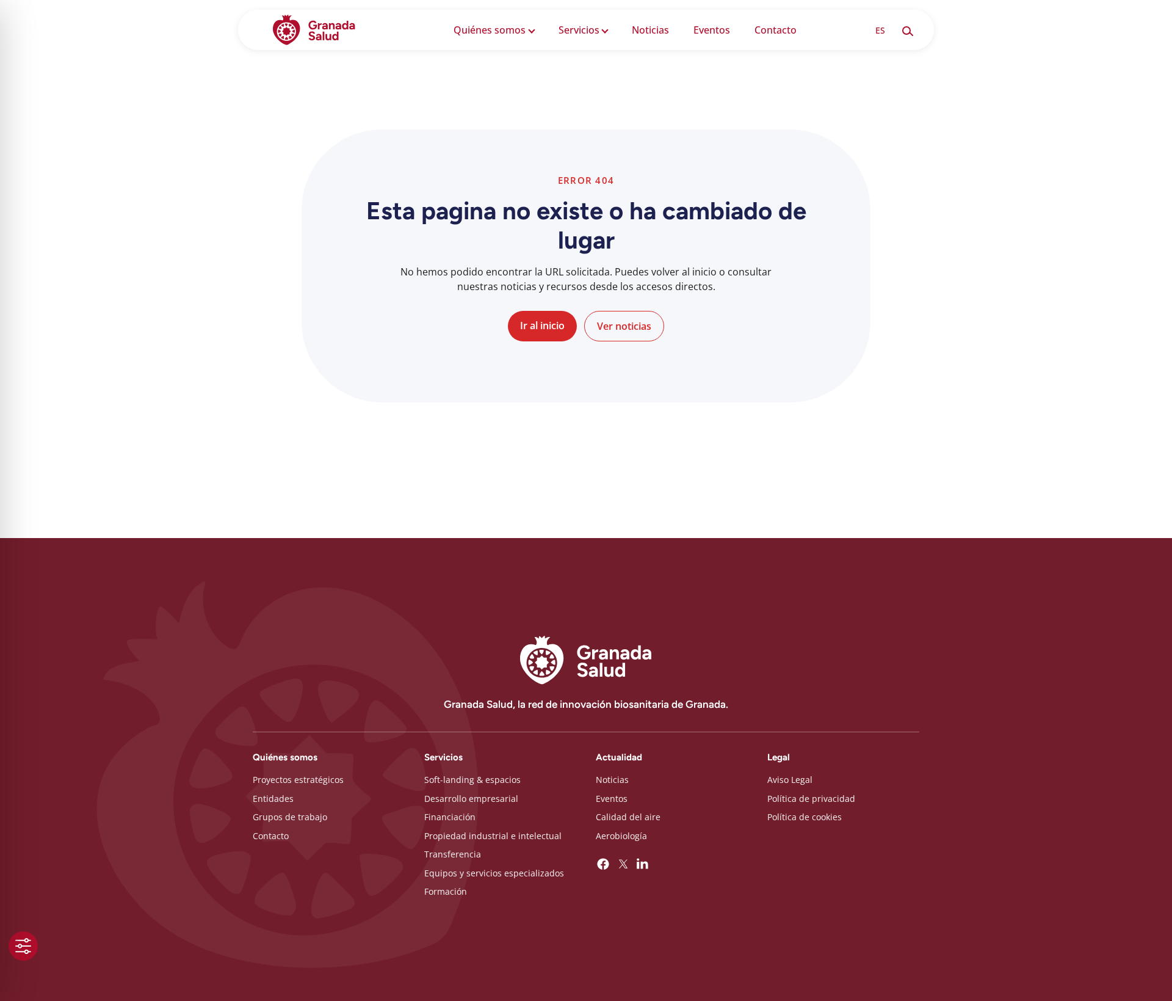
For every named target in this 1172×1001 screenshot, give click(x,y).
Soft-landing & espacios (472, 779)
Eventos (711, 30)
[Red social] (603, 864)
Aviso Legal (789, 779)
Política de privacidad (811, 798)
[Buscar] (907, 30)
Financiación (450, 817)
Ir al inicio (542, 325)
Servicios (579, 30)
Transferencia (452, 854)
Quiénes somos (490, 30)
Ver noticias (624, 326)
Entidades (273, 798)
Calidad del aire (628, 817)
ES (880, 30)
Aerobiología (621, 836)
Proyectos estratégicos (298, 779)
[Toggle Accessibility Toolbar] (23, 946)
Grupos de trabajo (290, 817)
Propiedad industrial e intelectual (493, 836)
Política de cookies (804, 817)
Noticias (650, 30)
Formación (445, 891)
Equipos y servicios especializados (494, 873)
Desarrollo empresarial (471, 798)
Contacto (775, 30)
